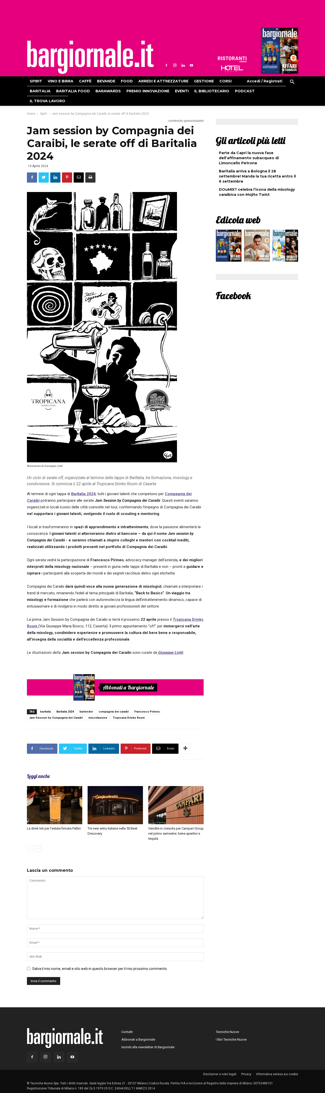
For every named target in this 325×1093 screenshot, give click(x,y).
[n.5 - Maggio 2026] (285, 247)
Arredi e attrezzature (163, 81)
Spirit (36, 81)
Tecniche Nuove (227, 1032)
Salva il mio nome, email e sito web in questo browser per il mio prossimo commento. (100, 969)
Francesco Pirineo (147, 711)
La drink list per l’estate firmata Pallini (54, 828)
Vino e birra (60, 81)
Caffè (85, 81)
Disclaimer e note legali (219, 1074)
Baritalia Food (73, 91)
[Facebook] (166, 65)
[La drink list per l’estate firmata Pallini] (54, 805)
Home (31, 113)
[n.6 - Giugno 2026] (257, 247)
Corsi (225, 81)
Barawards (108, 91)
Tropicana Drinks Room (129, 717)
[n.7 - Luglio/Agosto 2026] (279, 52)
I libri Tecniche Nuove (231, 1039)
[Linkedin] (183, 65)
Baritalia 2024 (65, 711)
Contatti (127, 1032)
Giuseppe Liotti (170, 652)
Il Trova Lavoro (47, 101)
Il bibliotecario (211, 91)
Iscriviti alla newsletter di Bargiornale (147, 1047)
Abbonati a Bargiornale (128, 687)
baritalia (45, 711)
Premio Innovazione (147, 91)
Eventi (182, 91)
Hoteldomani (232, 68)
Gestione (204, 81)
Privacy (246, 1074)
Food (127, 81)
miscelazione (97, 717)
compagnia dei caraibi (114, 711)
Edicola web (238, 219)
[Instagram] (174, 65)
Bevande (106, 81)
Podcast (245, 91)
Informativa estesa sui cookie (277, 1074)
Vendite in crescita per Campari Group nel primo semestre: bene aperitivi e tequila (176, 833)
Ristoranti (232, 59)
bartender (86, 711)
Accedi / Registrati (264, 81)
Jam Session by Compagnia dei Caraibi (56, 717)
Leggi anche (38, 776)
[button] (292, 82)
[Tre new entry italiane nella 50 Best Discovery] (115, 805)
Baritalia (40, 91)
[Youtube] (191, 65)
